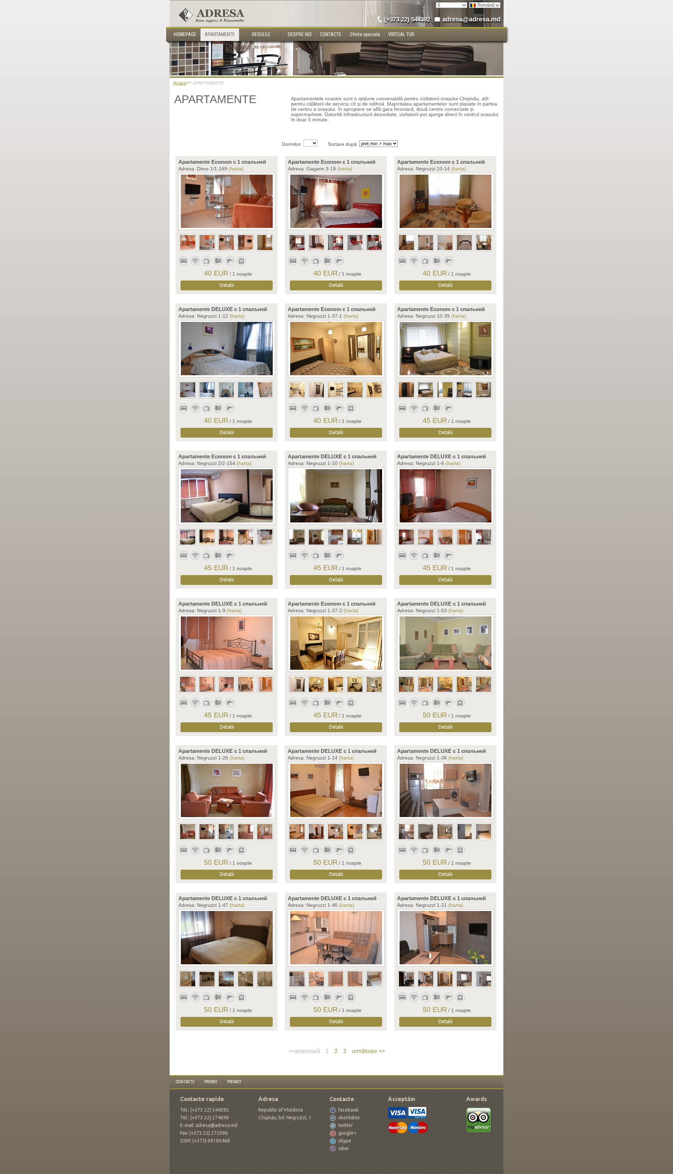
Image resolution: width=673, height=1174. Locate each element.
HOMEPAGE (185, 34)
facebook (348, 1110)
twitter (345, 1125)
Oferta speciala (365, 34)
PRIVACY (234, 1081)
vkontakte (349, 1117)
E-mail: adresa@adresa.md (208, 1125)
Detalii (227, 285)
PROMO (210, 1081)
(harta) (236, 168)
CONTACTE (330, 34)
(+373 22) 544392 (407, 19)
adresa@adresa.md (471, 19)
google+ (347, 1133)
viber (343, 1148)
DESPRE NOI (300, 34)
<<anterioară (304, 1051)
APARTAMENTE (220, 34)
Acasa (179, 83)
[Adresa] (207, 6)
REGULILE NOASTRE (261, 36)
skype (344, 1140)
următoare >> (368, 1051)
